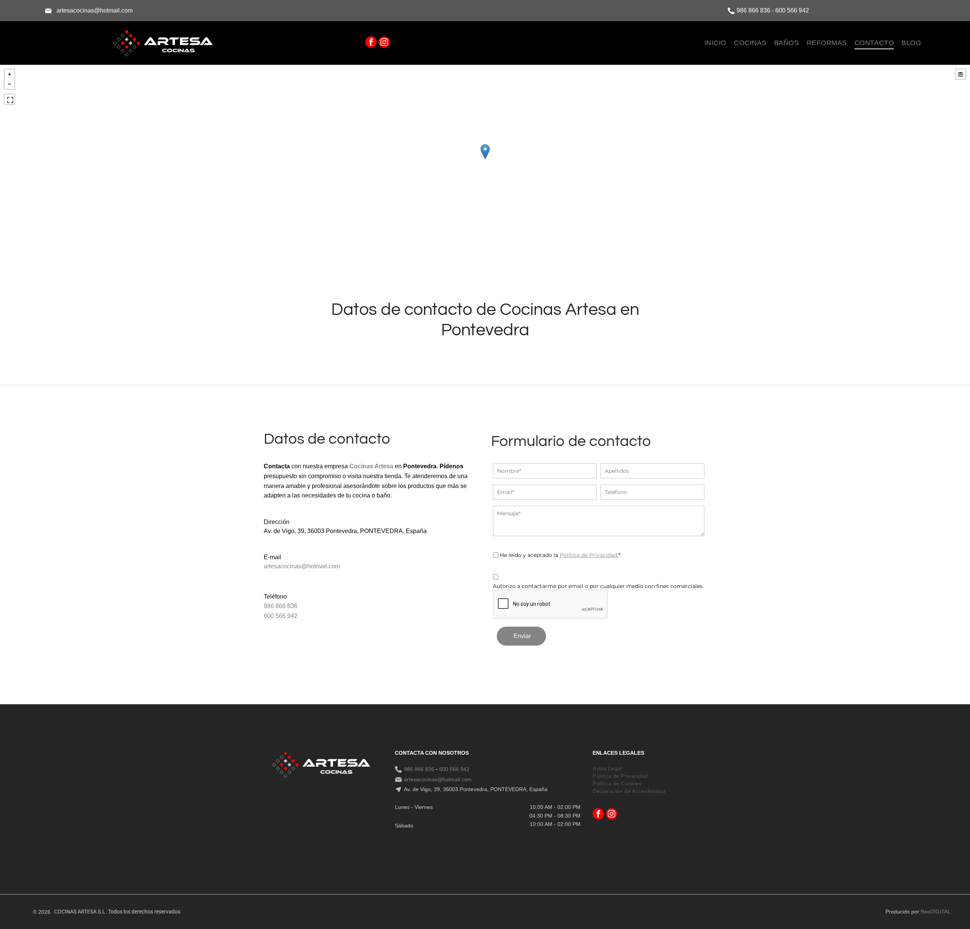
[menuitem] (715, 43)
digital (940, 912)
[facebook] (371, 43)
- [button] (9, 84)
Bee (925, 912)
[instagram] (384, 43)
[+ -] (485, 159)
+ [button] (9, 74)
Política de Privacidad (588, 555)
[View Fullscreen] (9, 99)
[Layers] (960, 74)
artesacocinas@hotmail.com (94, 10)
